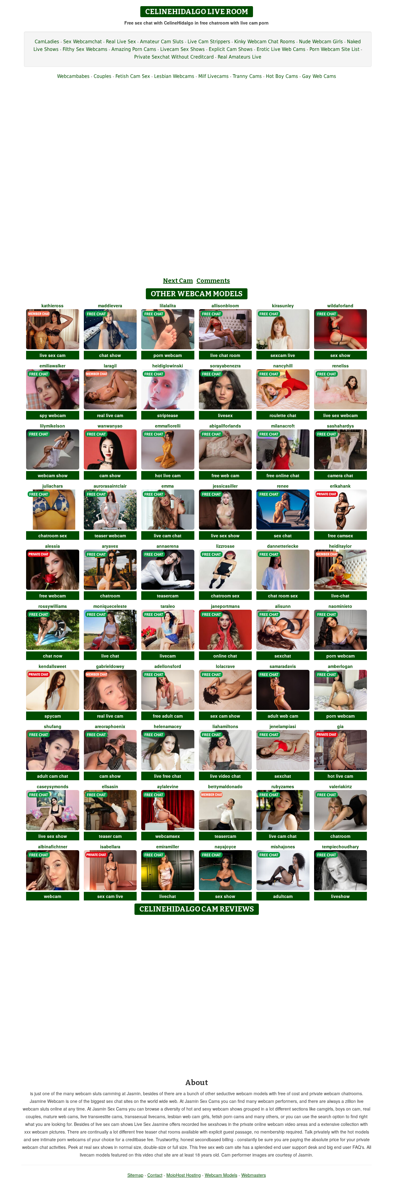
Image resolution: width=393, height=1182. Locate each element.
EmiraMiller (167, 846)
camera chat (340, 475)
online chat (225, 656)
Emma (167, 486)
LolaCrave (225, 666)
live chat (110, 656)
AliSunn (283, 606)
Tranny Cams (247, 76)
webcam (52, 896)
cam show (110, 475)
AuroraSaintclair (110, 486)
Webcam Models (221, 1175)
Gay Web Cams (319, 76)
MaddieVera (110, 305)
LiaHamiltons (225, 726)
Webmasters (253, 1175)
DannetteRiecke (282, 546)
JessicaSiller (225, 486)
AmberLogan (340, 666)
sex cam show (225, 716)
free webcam (52, 596)
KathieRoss (52, 305)
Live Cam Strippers (209, 41)
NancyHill (283, 366)
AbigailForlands (225, 426)
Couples (102, 76)
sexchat (282, 656)
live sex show (225, 535)
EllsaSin (110, 786)
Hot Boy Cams (282, 76)
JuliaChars (52, 486)
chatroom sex (52, 535)
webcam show (53, 475)
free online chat (283, 475)
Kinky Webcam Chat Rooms (264, 41)
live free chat (167, 776)
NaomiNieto (340, 606)
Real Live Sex (121, 41)
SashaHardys (340, 426)
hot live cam (168, 475)
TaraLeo (168, 606)
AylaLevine (167, 786)
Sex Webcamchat (82, 41)
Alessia (52, 546)
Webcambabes (73, 76)
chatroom (110, 596)
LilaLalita (168, 305)
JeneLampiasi (283, 726)
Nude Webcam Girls (321, 41)
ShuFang (52, 726)
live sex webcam (340, 415)
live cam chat (167, 535)
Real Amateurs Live (239, 57)
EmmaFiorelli (168, 426)
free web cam (225, 475)
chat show (110, 355)
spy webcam (53, 415)
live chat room (225, 355)
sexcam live (282, 355)
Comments (213, 280)
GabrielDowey (110, 666)
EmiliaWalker (52, 366)
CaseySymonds (52, 786)
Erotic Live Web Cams (281, 49)
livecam (168, 656)
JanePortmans (225, 606)
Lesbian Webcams (174, 76)
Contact (154, 1175)
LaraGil (110, 366)
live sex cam (52, 355)
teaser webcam (110, 535)
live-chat (340, 596)
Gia (340, 726)
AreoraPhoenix (110, 726)
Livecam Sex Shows (182, 49)
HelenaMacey (167, 726)
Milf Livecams (213, 76)
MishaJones (283, 846)
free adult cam (168, 716)
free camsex (340, 535)
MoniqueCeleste (110, 606)
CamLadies (47, 41)
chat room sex (283, 596)
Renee (283, 486)
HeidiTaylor (340, 546)
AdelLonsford (167, 666)
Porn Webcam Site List (334, 49)
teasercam (167, 596)
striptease (167, 415)
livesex (225, 415)
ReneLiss (340, 366)
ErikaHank (340, 486)
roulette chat (283, 415)
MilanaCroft (283, 426)
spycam (53, 716)
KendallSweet (52, 666)
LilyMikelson (52, 426)
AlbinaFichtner (52, 846)
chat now (52, 656)
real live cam (110, 415)
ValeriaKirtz (340, 786)
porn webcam (168, 355)
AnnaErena (168, 546)
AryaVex (110, 546)
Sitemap (135, 1175)
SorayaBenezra (225, 366)
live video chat (225, 776)
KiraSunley (283, 305)
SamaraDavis (283, 666)
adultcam (283, 896)
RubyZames (282, 786)
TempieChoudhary (340, 846)
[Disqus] (196, 994)
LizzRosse (225, 546)
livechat (167, 896)
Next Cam (178, 280)
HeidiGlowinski (167, 366)
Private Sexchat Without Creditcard (174, 57)
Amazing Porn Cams (133, 49)
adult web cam (283, 716)
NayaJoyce (225, 846)
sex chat (283, 535)
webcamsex (167, 836)
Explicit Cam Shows (231, 49)
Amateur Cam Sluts (162, 41)
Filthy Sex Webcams (85, 49)
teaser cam (110, 836)
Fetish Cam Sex (132, 76)
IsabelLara (110, 846)
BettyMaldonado (225, 786)
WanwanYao (110, 426)
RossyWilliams (52, 606)
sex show (340, 355)
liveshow (340, 896)
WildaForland (340, 305)
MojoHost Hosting (183, 1175)
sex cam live (110, 896)
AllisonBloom (225, 305)
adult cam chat (52, 776)
